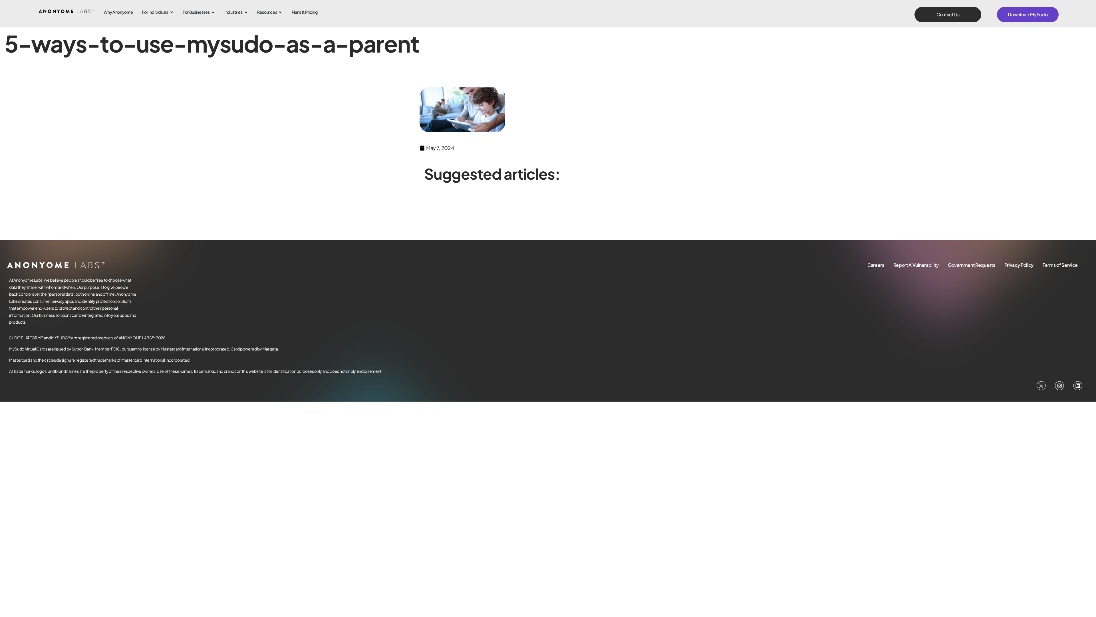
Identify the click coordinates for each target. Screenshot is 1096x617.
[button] (947, 14)
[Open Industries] (246, 12)
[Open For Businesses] (213, 12)
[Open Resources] (280, 12)
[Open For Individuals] (172, 12)
